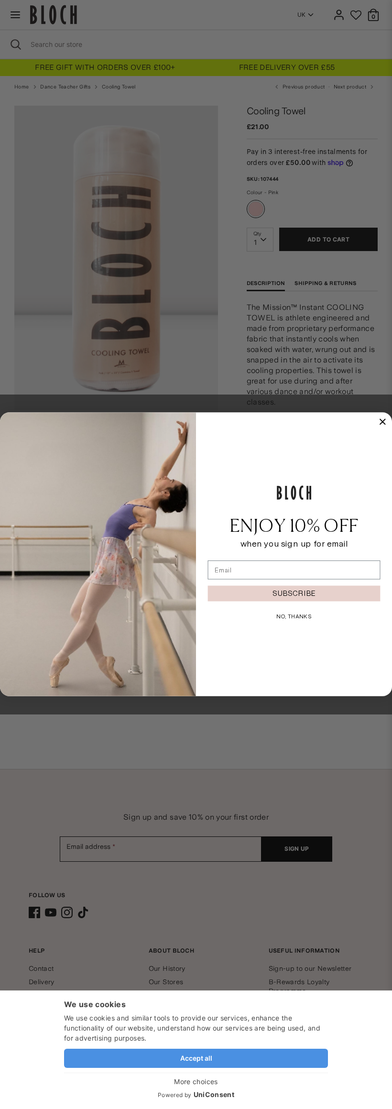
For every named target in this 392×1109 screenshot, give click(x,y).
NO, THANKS (294, 616)
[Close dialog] (382, 422)
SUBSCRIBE (294, 593)
